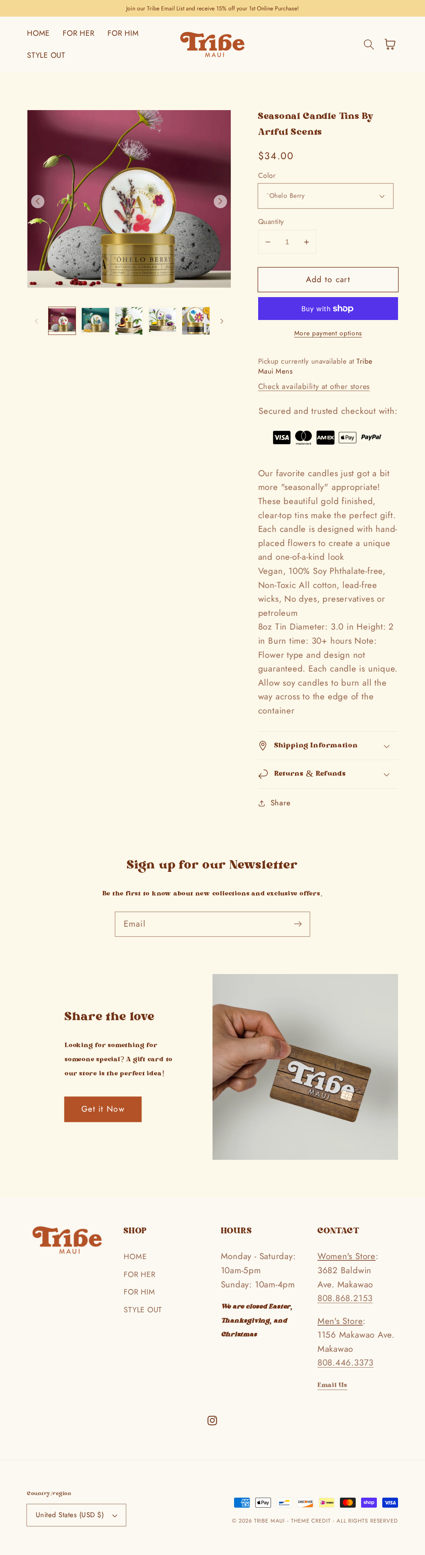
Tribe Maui (269, 1521)
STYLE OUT (143, 1309)
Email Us (332, 1385)
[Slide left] (37, 201)
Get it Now (103, 1109)
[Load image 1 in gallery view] (62, 321)
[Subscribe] (298, 924)
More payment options (328, 333)
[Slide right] (220, 201)
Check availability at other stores (314, 386)
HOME (135, 1256)
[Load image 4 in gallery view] (163, 321)
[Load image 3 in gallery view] (129, 321)
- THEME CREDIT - (311, 1521)
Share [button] (281, 802)
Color (267, 175)
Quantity (271, 221)
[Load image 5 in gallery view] (196, 321)
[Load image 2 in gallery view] (95, 321)
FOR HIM (139, 1292)
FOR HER (139, 1274)
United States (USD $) (70, 1515)
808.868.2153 (345, 1298)
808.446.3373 (346, 1362)
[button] (369, 44)
